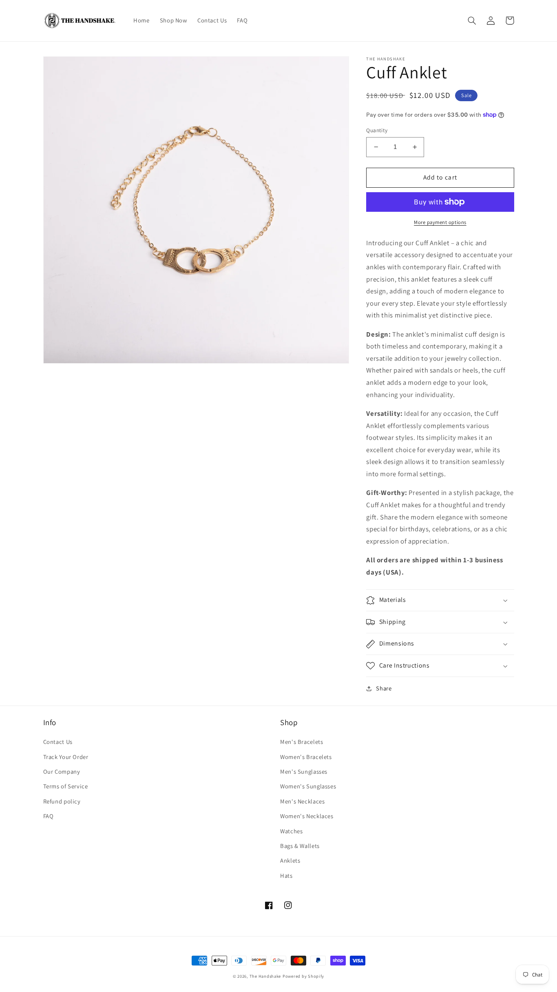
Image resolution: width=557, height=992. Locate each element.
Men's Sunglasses (303, 771)
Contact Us (58, 742)
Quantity (376, 130)
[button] (472, 20)
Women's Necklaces (307, 816)
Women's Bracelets (306, 757)
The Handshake (265, 976)
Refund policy (62, 801)
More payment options (440, 222)
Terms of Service (65, 786)
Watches (291, 831)
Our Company (61, 771)
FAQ (48, 816)
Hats (286, 875)
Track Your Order (65, 757)
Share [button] (383, 688)
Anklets (290, 860)
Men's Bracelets (301, 742)
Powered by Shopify (303, 976)
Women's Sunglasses (308, 786)
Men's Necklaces (302, 801)
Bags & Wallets (300, 846)
